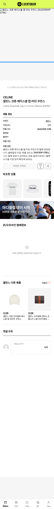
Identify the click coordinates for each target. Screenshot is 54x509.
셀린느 (48, 121)
